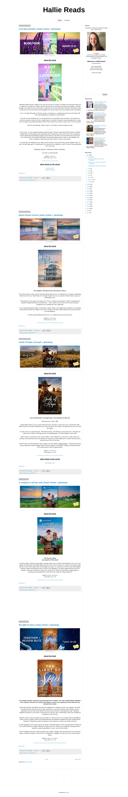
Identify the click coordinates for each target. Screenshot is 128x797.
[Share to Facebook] (47, 178)
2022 (88, 191)
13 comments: (36, 330)
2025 (88, 184)
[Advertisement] (50, 197)
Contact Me (67, 20)
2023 (88, 188)
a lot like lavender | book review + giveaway (39, 29)
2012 (88, 212)
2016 (88, 204)
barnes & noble (50, 322)
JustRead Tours (32, 180)
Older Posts (78, 759)
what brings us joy (50, 463)
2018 (88, 199)
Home (59, 20)
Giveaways (25, 180)
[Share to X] (46, 178)
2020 (88, 195)
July (89, 168)
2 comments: (36, 177)
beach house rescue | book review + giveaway (41, 215)
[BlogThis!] (44, 178)
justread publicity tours (50, 55)
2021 (88, 193)
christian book (64, 742)
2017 (88, 202)
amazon (49, 160)
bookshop (61, 322)
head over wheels (50, 170)
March (90, 177)
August (90, 157)
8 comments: (36, 470)
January (90, 181)
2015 (88, 206)
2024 (88, 186)
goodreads (44, 160)
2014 (88, 208)
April (89, 175)
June (89, 170)
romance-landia (55, 160)
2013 (88, 210)
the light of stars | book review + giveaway (39, 625)
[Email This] (42, 178)
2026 (88, 155)
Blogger (67, 792)
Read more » (22, 173)
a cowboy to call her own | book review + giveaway (43, 482)
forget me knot (50, 168)
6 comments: (36, 750)
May (89, 173)
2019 (88, 197)
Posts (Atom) (29, 762)
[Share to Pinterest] (49, 178)
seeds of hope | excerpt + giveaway (35, 342)
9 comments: (36, 587)
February (90, 179)
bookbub (56, 322)
